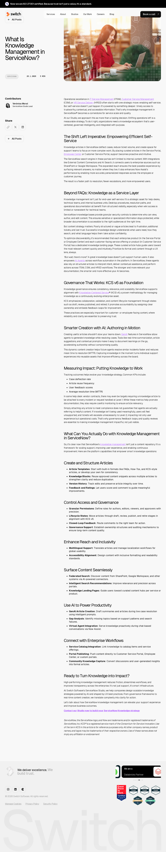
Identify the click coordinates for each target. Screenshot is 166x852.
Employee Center (72, 154)
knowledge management (113, 444)
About (63, 14)
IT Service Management (102, 99)
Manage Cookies (13, 803)
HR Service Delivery (84, 102)
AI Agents (80, 260)
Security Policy (50, 803)
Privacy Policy (32, 803)
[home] (13, 14)
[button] (51, 14)
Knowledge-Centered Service (94, 292)
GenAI (124, 334)
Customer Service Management (138, 99)
